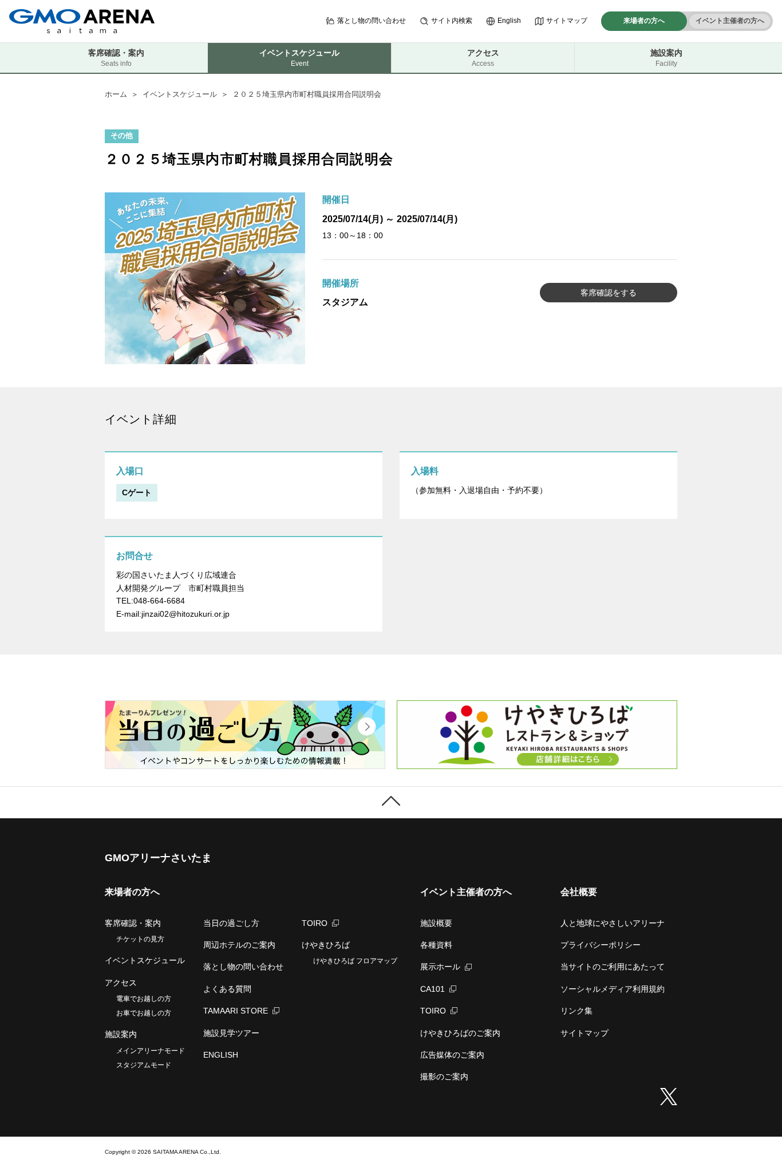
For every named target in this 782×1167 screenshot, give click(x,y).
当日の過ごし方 (231, 923)
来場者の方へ (644, 21)
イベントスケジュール (180, 94)
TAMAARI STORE (235, 1010)
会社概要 (578, 892)
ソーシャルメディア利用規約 (612, 988)
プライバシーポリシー (600, 944)
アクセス (483, 58)
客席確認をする (608, 292)
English (509, 21)
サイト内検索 (451, 21)
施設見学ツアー (231, 1033)
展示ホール (440, 966)
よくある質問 (227, 988)
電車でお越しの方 (143, 999)
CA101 (432, 988)
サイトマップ (566, 21)
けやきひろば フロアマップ (355, 961)
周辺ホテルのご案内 (239, 944)
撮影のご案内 (444, 1076)
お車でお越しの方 (143, 1013)
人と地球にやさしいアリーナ (612, 923)
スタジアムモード (143, 1065)
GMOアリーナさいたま (158, 858)
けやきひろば (326, 944)
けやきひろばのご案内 (460, 1033)
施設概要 (436, 923)
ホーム (116, 94)
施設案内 (666, 58)
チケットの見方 (140, 939)
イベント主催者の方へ (730, 21)
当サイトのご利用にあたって (612, 966)
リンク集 (576, 1010)
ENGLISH (220, 1054)
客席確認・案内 (116, 58)
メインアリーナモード (150, 1051)
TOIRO (314, 923)
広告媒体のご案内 (452, 1054)
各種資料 (436, 944)
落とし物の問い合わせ (371, 21)
